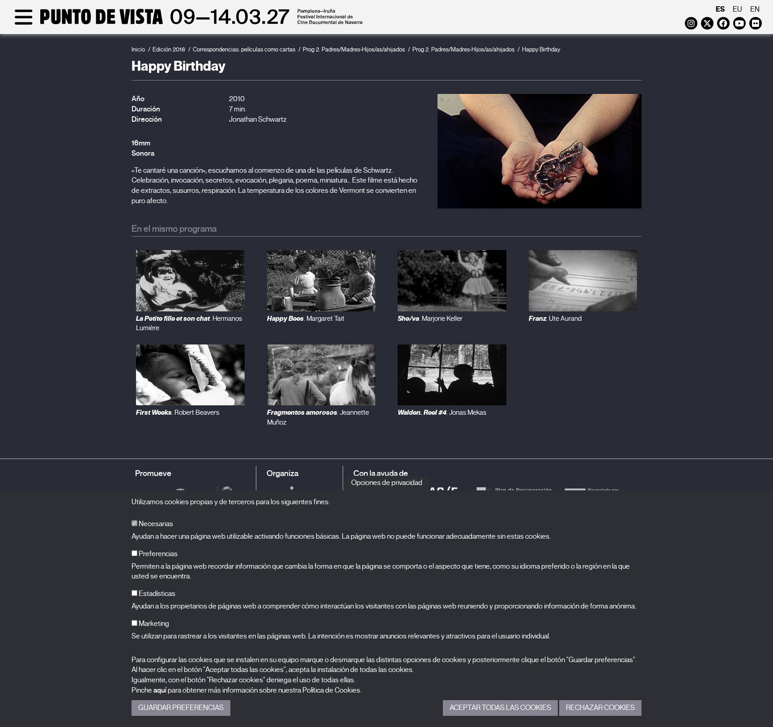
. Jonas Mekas (442, 412)
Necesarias (155, 523)
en (755, 9)
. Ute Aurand (555, 319)
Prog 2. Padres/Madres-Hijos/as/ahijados (354, 49)
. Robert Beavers (177, 412)
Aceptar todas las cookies (500, 707)
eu (737, 9)
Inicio (138, 49)
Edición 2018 (169, 49)
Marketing (153, 623)
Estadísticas (156, 593)
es (720, 9)
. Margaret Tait (305, 319)
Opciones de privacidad (386, 482)
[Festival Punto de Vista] (186, 23)
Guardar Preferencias (181, 707)
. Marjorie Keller (430, 319)
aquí (159, 690)
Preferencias (157, 553)
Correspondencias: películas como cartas (244, 49)
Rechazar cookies (600, 707)
